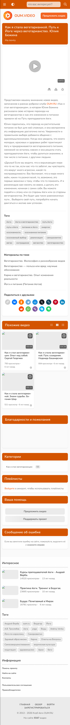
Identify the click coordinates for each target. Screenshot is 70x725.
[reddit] (21, 309)
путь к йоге (12, 227)
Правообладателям (11, 690)
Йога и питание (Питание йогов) (23, 284)
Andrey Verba (56, 628)
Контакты (6, 678)
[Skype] (41, 309)
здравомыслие (27, 649)
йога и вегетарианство (26, 222)
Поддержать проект (35, 519)
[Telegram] (28, 302)
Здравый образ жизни (16, 639)
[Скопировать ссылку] (7, 302)
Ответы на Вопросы (51, 639)
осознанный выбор (16, 237)
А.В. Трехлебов (12, 628)
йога (9, 222)
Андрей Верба (12, 623)
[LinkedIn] (62, 302)
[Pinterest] (55, 302)
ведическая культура (44, 644)
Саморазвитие (35, 634)
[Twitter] (41, 302)
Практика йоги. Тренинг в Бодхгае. (40, 588)
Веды (43, 628)
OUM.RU (52, 103)
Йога (48, 623)
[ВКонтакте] (14, 302)
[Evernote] (48, 309)
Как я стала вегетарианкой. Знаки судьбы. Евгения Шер (18, 396)
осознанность (14, 232)
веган (9, 242)
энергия (46, 227)
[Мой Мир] (35, 302)
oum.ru (26, 623)
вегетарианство (55, 242)
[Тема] (12, 4)
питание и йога (29, 227)
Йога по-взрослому (14, 634)
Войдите (9, 488)
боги (50, 649)
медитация (10, 649)
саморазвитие (54, 237)
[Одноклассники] (21, 302)
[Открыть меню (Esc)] (4, 4)
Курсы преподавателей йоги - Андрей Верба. (42, 574)
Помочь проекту (9, 668)
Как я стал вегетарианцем (19, 466)
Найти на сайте (9, 673)
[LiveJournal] (48, 302)
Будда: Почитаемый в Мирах (36, 601)
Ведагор (38, 623)
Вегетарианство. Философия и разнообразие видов (34, 261)
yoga (34, 628)
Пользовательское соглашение (17, 685)
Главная (25, 704)
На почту (10, 40)
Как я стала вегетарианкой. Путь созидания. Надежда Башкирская (51, 355)
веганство (38, 242)
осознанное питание (35, 232)
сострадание (22, 242)
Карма (34, 639)
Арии (41, 649)
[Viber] (35, 309)
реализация (36, 237)
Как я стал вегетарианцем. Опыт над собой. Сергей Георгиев (17, 355)
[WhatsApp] (28, 309)
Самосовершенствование (17, 644)
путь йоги (47, 222)
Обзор (38, 704)
